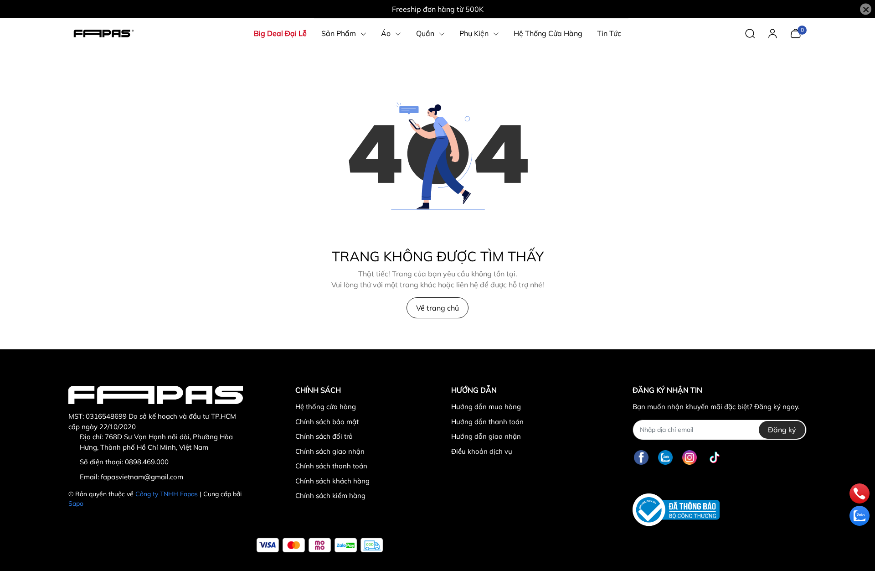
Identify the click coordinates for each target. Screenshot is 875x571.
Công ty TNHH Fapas (166, 494)
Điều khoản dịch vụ (481, 451)
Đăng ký (782, 429)
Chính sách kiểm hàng (330, 495)
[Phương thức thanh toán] (320, 545)
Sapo (75, 503)
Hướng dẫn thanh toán (487, 421)
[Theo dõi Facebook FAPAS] (641, 457)
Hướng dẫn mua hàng (486, 406)
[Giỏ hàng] (795, 32)
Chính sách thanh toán (331, 466)
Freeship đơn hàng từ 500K (438, 9)
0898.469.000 (147, 461)
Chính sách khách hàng (332, 481)
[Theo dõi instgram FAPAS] (689, 457)
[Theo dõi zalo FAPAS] (665, 457)
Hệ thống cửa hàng (325, 406)
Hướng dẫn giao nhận (486, 436)
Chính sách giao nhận (330, 451)
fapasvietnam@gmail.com (142, 476)
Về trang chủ (437, 307)
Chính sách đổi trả (324, 436)
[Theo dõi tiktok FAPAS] (714, 457)
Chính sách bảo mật (327, 421)
